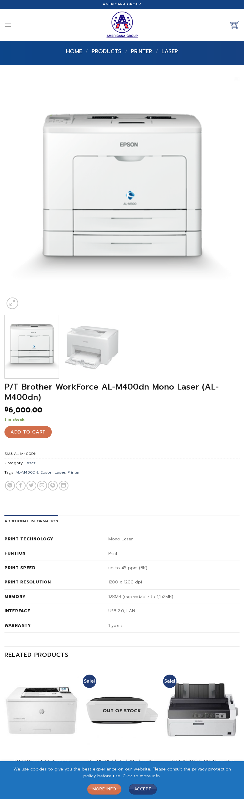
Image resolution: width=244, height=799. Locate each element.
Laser (170, 51)
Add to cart (28, 432)
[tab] (31, 521)
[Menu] (8, 25)
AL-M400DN (26, 472)
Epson (46, 472)
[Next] (227, 193)
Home (74, 51)
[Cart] (235, 25)
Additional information (31, 521)
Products (106, 51)
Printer (141, 51)
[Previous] (16, 193)
